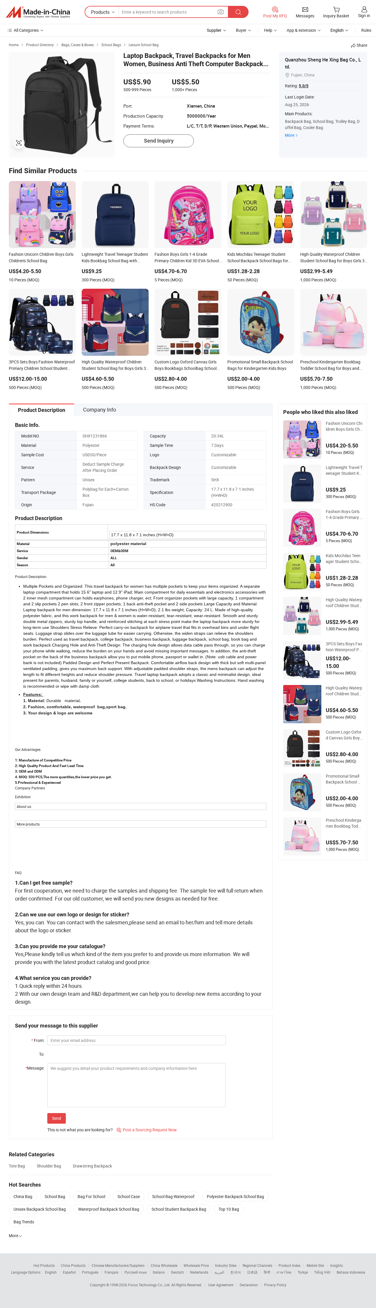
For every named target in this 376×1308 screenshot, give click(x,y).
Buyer (241, 30)
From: (37, 1040)
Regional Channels (257, 1265)
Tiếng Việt (322, 1272)
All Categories (26, 30)
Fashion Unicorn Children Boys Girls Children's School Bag (344, 426)
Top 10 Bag (229, 1209)
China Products (73, 1265)
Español (69, 1272)
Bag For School (91, 1196)
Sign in (364, 15)
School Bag (55, 1196)
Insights (336, 1265)
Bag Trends (24, 1222)
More (289, 135)
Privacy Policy (275, 1284)
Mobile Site (315, 1265)
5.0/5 (303, 85)
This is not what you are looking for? (80, 1129)
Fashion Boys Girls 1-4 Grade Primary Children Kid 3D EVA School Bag (344, 514)
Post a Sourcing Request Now (147, 1129)
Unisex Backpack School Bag (40, 1209)
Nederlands (199, 1272)
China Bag (23, 1196)
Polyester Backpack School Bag (235, 1196)
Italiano (159, 1272)
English (51, 1272)
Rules (366, 30)
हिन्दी (267, 1272)
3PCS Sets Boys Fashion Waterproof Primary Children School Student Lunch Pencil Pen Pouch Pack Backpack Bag (344, 647)
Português (90, 1272)
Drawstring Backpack (92, 1166)
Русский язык (136, 1272)
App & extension (301, 30)
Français (111, 1272)
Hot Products (44, 1265)
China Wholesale (164, 1265)
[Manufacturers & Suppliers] (38, 12)
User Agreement (221, 1284)
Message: (34, 1068)
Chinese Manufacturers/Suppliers (118, 1265)
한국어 (235, 1272)
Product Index (289, 1265)
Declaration (249, 1284)
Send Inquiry (159, 141)
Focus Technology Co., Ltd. (149, 1284)
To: (41, 1054)
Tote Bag (17, 1166)
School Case (129, 1196)
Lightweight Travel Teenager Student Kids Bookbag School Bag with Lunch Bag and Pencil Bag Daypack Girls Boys (344, 470)
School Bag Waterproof (173, 1196)
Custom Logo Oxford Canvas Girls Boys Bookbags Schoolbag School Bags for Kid (344, 735)
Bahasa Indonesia (351, 1272)
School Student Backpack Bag (179, 1209)
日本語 (252, 1272)
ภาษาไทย (283, 1272)
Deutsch (177, 1272)
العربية (219, 1272)
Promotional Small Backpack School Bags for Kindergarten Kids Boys (343, 779)
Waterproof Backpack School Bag (108, 1209)
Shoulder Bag (49, 1166)
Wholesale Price (196, 1265)
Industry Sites (225, 1265)
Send (56, 1118)
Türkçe (303, 1272)
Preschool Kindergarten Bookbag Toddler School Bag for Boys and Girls (343, 823)
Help (268, 30)
